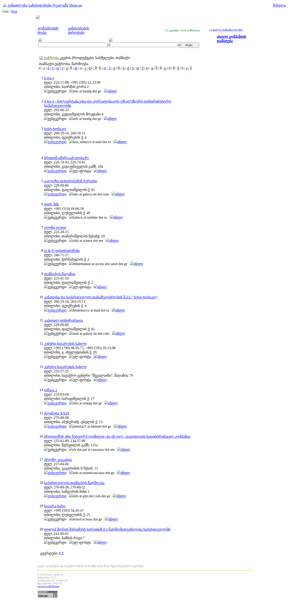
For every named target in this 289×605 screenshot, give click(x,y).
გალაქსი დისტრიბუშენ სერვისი (70, 181)
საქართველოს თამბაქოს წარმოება (74, 483)
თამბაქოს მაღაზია (59, 274)
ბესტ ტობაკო (55, 129)
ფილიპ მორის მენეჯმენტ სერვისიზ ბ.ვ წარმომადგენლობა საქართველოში (107, 529)
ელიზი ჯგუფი (55, 227)
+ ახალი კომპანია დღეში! (226, 29)
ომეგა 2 (50, 390)
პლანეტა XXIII (56, 413)
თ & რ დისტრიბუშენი (62, 251)
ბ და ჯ (49, 78)
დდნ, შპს (51, 204)
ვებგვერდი (57, 142)
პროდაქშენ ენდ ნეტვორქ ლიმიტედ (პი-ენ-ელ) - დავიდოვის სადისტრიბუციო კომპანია (117, 436)
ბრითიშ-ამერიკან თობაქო (66, 158)
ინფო (112, 91)
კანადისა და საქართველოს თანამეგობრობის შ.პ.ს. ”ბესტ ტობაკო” (101, 297)
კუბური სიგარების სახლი (65, 344)
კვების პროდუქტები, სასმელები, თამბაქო (95, 58)
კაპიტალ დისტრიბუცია (63, 320)
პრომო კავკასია (58, 460)
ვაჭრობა (51, 58)
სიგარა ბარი (54, 506)
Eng (14, 11)
